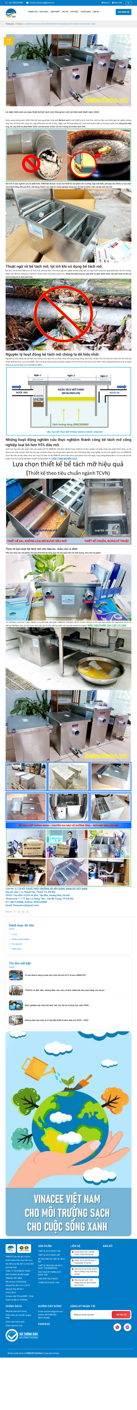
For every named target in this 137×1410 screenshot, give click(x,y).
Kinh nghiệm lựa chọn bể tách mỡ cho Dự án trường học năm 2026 (57, 1005)
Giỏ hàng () (123, 12)
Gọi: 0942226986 (15, 3)
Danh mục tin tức (21, 925)
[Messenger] (127, 1327)
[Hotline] (117, 1327)
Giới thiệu (43, 12)
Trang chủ (33, 12)
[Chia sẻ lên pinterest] (23, 911)
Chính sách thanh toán (15, 1322)
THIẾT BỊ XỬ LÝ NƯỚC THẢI (49, 1251)
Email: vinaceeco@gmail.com (42, 3)
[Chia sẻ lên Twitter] (19, 911)
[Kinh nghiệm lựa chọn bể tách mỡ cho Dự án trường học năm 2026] (16, 1005)
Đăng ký (106, 3)
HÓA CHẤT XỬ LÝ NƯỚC (48, 1279)
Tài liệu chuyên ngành (20, 939)
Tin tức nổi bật (20, 963)
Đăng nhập (118, 3)
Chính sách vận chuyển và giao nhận (18, 1316)
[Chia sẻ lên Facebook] (14, 911)
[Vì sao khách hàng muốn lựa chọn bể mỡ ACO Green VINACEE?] (16, 975)
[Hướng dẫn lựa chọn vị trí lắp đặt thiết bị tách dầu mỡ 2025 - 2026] (16, 1020)
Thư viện (74, 12)
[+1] (27, 911)
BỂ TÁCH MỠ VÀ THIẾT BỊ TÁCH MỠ (51, 1260)
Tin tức (65, 12)
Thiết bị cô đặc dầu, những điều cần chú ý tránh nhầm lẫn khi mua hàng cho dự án (64, 990)
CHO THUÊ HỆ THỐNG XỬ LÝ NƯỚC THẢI (49, 1273)
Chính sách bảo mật (14, 1326)
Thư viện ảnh (16, 944)
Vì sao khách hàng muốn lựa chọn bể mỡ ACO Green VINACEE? (55, 975)
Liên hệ (96, 12)
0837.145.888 (44, 1318)
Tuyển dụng (86, 12)
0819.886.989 (50, 1315)
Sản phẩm (55, 12)
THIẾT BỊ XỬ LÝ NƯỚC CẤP (49, 1255)
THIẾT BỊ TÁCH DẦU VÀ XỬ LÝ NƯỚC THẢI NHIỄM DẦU (50, 1266)
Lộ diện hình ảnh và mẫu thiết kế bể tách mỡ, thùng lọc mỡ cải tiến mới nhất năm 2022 (52, 112)
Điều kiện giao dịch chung (16, 1311)
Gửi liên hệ (121, 1314)
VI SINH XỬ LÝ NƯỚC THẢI (48, 1283)
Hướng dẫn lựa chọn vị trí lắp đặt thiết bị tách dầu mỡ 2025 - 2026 (56, 1020)
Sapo (57, 1353)
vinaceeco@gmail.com (53, 1311)
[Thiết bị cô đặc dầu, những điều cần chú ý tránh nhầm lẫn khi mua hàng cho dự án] (16, 990)
